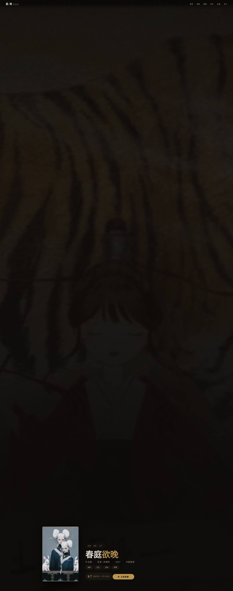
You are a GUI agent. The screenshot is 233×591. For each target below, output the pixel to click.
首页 (191, 4)
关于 (225, 4)
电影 (198, 4)
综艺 (212, 4)
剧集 (205, 4)
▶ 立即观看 (123, 577)
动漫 (218, 4)
